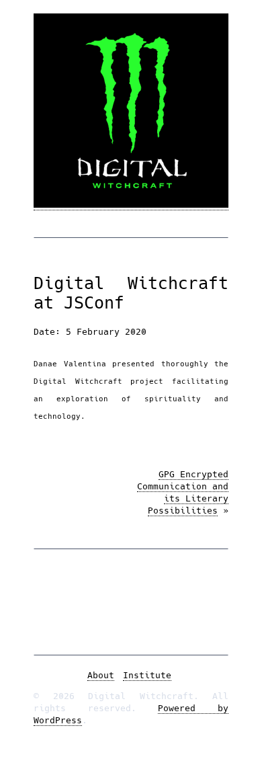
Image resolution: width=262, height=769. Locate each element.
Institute (147, 675)
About (100, 675)
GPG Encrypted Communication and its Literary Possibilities (182, 492)
